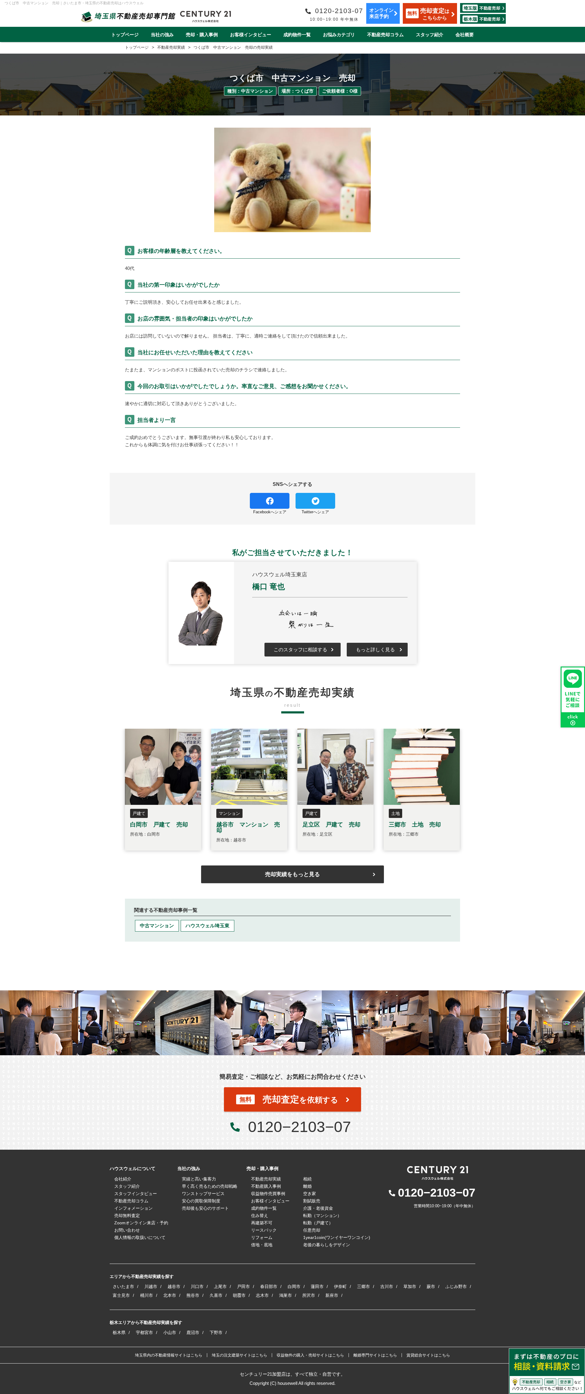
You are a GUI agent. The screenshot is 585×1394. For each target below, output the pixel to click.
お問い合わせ (127, 1230)
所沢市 (308, 1295)
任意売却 (311, 1230)
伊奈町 (340, 1286)
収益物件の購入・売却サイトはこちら (310, 1355)
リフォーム (261, 1237)
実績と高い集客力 (199, 1178)
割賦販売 (311, 1200)
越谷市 (174, 1286)
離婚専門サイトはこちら (375, 1355)
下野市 (216, 1332)
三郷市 (363, 1286)
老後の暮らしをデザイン (326, 1244)
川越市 (150, 1286)
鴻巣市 (285, 1295)
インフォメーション (133, 1208)
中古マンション (157, 925)
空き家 (309, 1193)
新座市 (331, 1295)
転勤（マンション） (322, 1215)
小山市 (169, 1332)
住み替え (259, 1215)
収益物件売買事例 (268, 1193)
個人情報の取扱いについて (139, 1237)
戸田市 (243, 1286)
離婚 (307, 1186)
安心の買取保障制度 (201, 1200)
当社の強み (162, 34)
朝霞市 (239, 1295)
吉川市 (386, 1286)
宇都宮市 (144, 1332)
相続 (307, 1178)
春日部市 (268, 1286)
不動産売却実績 (266, 1178)
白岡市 (294, 1286)
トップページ (125, 34)
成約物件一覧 (297, 34)
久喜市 (216, 1295)
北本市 (169, 1295)
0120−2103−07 (299, 1126)
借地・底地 (261, 1244)
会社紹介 (122, 1178)
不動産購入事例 (266, 1186)
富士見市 (121, 1295)
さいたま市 (123, 1286)
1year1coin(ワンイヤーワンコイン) (336, 1237)
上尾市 (220, 1286)
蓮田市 (317, 1286)
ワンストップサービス (203, 1193)
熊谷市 (192, 1295)
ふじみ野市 (456, 1286)
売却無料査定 (127, 1215)
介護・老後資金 (318, 1208)
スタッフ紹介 (429, 34)
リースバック (264, 1230)
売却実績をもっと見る (292, 874)
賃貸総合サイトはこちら (428, 1355)
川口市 (197, 1286)
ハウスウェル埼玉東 (207, 925)
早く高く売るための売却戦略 (209, 1186)
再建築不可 (261, 1222)
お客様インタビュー (250, 34)
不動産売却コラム (385, 34)
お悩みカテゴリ (339, 34)
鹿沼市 (192, 1332)
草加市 (409, 1286)
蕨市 (431, 1286)
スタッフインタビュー (135, 1193)
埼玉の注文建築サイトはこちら (239, 1355)
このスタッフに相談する (300, 649)
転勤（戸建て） (318, 1222)
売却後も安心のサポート (205, 1208)
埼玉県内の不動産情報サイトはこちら (168, 1355)
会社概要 (465, 34)
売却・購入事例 (202, 34)
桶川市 (146, 1295)
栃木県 (119, 1332)
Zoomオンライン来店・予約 (141, 1222)
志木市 (262, 1295)
